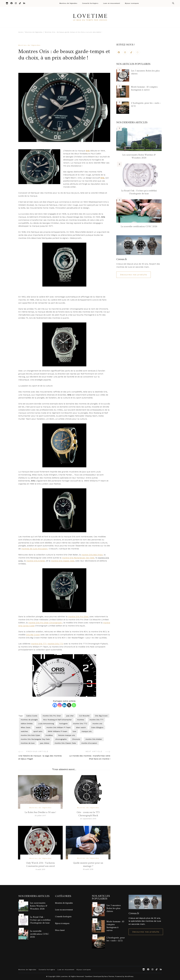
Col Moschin (84, 716)
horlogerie (63, 724)
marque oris (87, 731)
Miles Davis (25, 727)
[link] (137, 52)
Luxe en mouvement (111, 3)
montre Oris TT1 (96, 720)
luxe (74, 731)
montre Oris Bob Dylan (92, 555)
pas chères (44, 743)
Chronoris (76, 739)
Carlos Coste (31, 716)
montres (80, 720)
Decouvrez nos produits (133, 274)
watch (38, 727)
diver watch (81, 727)
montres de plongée (29, 720)
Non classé (60, 930)
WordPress (129, 976)
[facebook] (118, 52)
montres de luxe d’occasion (34, 549)
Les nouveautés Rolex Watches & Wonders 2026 (38, 906)
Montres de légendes (68, 3)
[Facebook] (55, 705)
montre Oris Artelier (35, 561)
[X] (69, 705)
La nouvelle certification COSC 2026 (139, 226)
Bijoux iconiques (132, 3)
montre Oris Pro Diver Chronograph (45, 622)
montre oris (97, 724)
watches (24, 731)
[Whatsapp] (74, 705)
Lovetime (64, 976)
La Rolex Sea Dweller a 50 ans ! (40, 812)
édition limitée (27, 724)
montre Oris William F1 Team (59, 727)
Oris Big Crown (33, 634)
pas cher (70, 716)
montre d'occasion (89, 743)
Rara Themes (109, 976)
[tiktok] (131, 52)
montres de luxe (28, 743)
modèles (49, 735)
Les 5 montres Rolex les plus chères (114, 908)
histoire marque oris (66, 735)
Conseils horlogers (90, 3)
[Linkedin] (64, 705)
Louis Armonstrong (46, 724)
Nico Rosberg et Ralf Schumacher (57, 720)
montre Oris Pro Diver (78, 616)
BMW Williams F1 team (57, 731)
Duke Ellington (97, 727)
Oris (88, 150)
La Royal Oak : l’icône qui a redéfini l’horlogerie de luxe (40, 920)
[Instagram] (59, 705)
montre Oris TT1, (39, 643)
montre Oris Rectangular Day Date (78, 558)
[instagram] (125, 52)
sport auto (37, 731)
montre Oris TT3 (55, 643)
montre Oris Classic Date (62, 561)
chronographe (61, 739)
